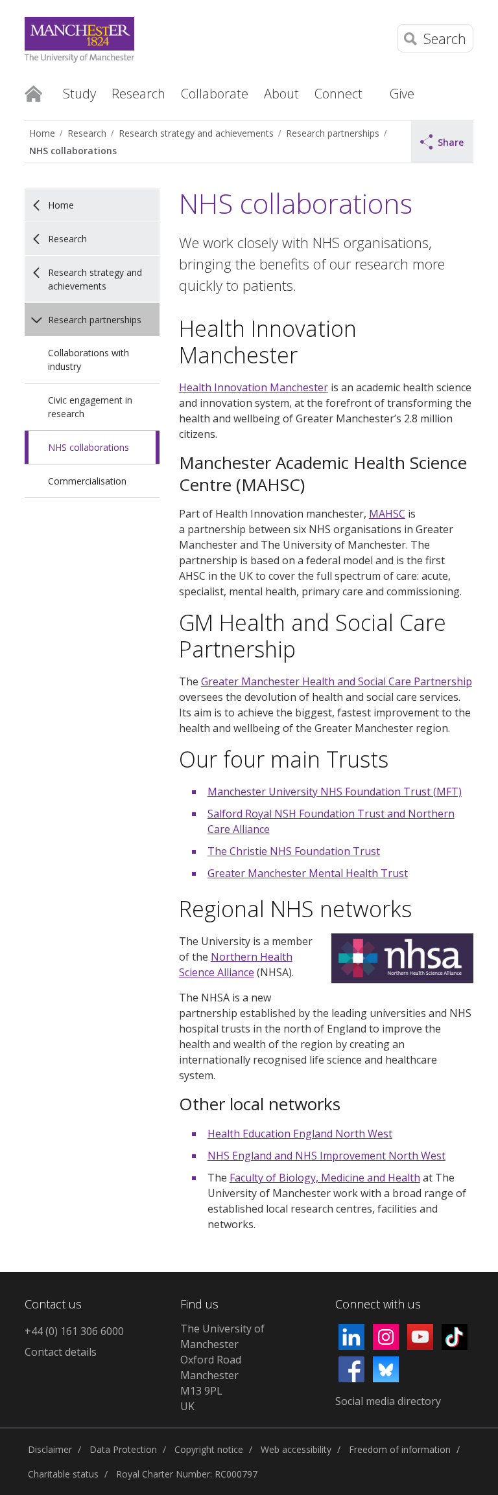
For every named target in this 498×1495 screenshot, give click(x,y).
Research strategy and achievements (196, 133)
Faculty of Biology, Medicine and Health (325, 1177)
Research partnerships (332, 133)
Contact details (61, 1352)
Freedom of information (400, 1449)
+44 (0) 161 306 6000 (74, 1331)
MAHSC (387, 514)
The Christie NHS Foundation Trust (294, 851)
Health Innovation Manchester (253, 387)
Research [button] (138, 93)
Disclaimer (50, 1449)
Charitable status (63, 1474)
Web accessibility (296, 1449)
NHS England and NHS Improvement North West (326, 1155)
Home (33, 93)
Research (86, 133)
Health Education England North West (300, 1133)
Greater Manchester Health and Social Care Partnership (336, 681)
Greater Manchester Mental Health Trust (308, 873)
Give (402, 93)
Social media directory (388, 1401)
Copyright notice (208, 1449)
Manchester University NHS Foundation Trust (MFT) (335, 791)
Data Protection (123, 1449)
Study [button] (79, 93)
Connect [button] (338, 93)
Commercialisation (87, 481)
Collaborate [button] (214, 93)
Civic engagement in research (90, 407)
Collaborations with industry (88, 359)
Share (451, 142)
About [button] (281, 93)
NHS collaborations (73, 150)
